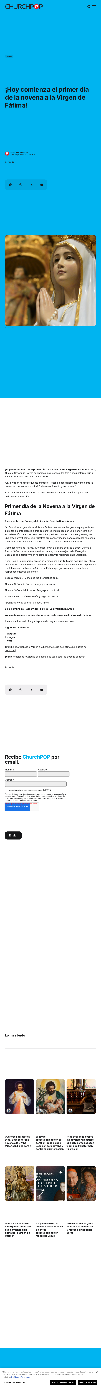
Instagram (11, 637)
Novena (9, 56)
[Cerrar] (97, 1372)
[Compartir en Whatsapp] (21, 184)
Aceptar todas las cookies (63, 1382)
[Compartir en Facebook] (10, 184)
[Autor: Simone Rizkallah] (9, 1197)
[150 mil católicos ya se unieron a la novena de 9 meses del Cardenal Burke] (81, 1183)
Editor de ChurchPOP (19, 152)
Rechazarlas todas (87, 1382)
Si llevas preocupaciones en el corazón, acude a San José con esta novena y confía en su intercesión (50, 1142)
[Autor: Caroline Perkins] (39, 1197)
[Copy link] (42, 184)
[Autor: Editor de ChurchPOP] (7, 153)
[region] (50, 1377)
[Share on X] (31, 184)
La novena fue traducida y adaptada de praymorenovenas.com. (39, 621)
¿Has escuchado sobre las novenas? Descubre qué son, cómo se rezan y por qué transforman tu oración (80, 1142)
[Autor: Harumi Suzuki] (9, 1110)
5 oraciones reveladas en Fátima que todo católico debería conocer (48, 656)
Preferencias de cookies (14, 1382)
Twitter (9, 640)
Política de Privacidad (21, 1377)
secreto (25, 486)
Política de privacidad (28, 800)
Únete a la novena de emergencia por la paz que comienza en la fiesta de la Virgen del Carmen (18, 1229)
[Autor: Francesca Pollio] (70, 1197)
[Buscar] (89, 6)
